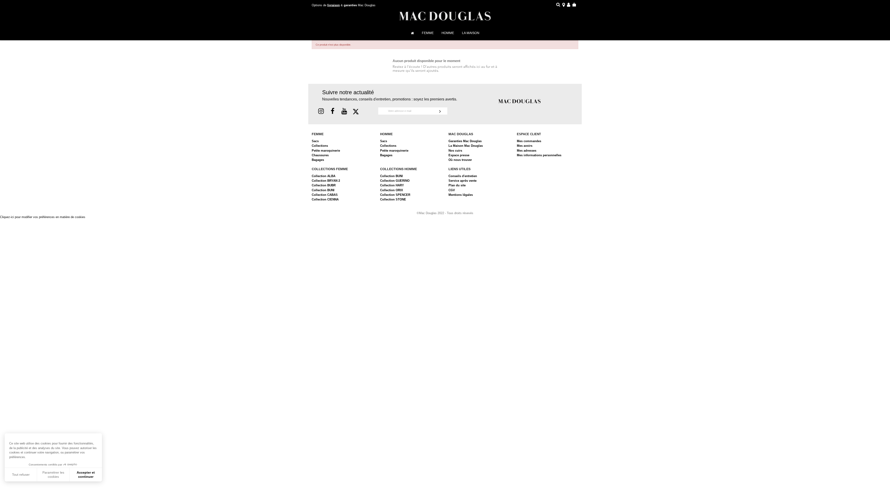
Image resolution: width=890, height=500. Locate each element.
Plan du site (457, 185)
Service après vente (462, 180)
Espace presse (458, 155)
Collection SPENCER (395, 195)
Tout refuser (21, 474)
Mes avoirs (524, 145)
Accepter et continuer (86, 474)
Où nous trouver (460, 160)
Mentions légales (460, 195)
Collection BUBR (324, 185)
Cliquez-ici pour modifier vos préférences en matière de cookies (42, 217)
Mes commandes (529, 141)
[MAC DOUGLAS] (520, 101)
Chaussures (320, 155)
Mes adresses (526, 150)
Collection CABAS (325, 195)
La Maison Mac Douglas (465, 145)
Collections (320, 145)
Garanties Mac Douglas (465, 141)
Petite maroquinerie (326, 150)
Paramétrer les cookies (53, 474)
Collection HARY (392, 185)
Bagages (318, 160)
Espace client (529, 134)
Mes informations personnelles (539, 155)
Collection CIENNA (325, 199)
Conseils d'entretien (462, 176)
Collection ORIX (391, 190)
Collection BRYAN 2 (326, 180)
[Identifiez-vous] (568, 5)
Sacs (315, 141)
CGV (451, 190)
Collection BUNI (323, 190)
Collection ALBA (323, 176)
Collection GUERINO (395, 180)
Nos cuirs (455, 150)
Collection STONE (393, 199)
